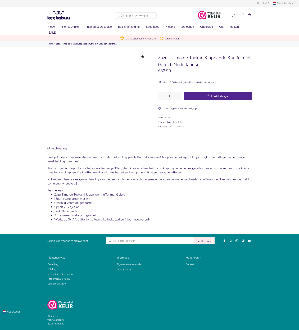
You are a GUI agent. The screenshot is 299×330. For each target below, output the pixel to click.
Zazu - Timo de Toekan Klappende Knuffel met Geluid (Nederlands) (86, 43)
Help (266, 3)
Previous (69, 93)
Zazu (167, 117)
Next (142, 93)
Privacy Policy (124, 269)
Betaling (51, 269)
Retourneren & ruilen (58, 279)
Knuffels (177, 122)
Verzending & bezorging (60, 274)
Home (50, 43)
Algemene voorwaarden (129, 264)
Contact (190, 264)
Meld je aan (204, 241)
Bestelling (52, 264)
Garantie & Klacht (56, 283)
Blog (257, 3)
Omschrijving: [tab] (57, 148)
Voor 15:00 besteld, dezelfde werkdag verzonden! (189, 82)
